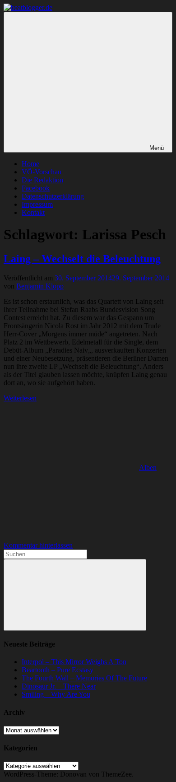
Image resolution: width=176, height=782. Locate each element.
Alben (148, 467)
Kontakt (33, 212)
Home (30, 164)
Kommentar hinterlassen (38, 545)
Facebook (36, 188)
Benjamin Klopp (40, 286)
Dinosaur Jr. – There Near (59, 686)
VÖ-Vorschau (41, 172)
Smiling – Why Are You (56, 694)
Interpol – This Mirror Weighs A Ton (74, 662)
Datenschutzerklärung (53, 196)
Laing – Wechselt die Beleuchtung (82, 259)
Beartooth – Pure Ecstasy (57, 670)
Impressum (37, 204)
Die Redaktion (42, 180)
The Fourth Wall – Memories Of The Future (84, 678)
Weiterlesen (20, 398)
